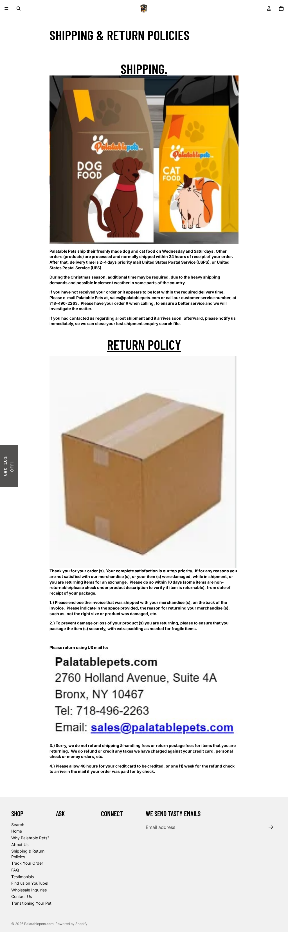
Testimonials (22, 876)
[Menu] (6, 8)
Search (17, 824)
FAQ (15, 870)
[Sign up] (271, 827)
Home (16, 831)
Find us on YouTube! (29, 883)
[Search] (18, 8)
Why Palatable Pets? (30, 837)
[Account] (269, 8)
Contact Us (21, 896)
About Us (19, 844)
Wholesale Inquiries (29, 889)
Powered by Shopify (71, 924)
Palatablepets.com (39, 924)
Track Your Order (27, 863)
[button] (9, 466)
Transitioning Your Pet (31, 903)
